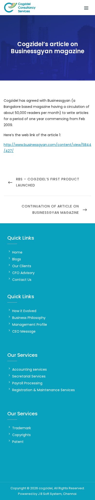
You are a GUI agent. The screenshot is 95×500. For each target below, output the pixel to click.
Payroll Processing (27, 383)
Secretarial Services (29, 376)
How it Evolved (24, 310)
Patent (18, 441)
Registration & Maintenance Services (43, 390)
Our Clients (21, 266)
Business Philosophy (29, 317)
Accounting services (29, 369)
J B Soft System (50, 493)
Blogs (16, 259)
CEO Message (24, 331)
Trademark (21, 428)
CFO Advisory (23, 272)
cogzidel (46, 488)
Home (17, 252)
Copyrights (21, 434)
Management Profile (29, 324)
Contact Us (21, 279)
